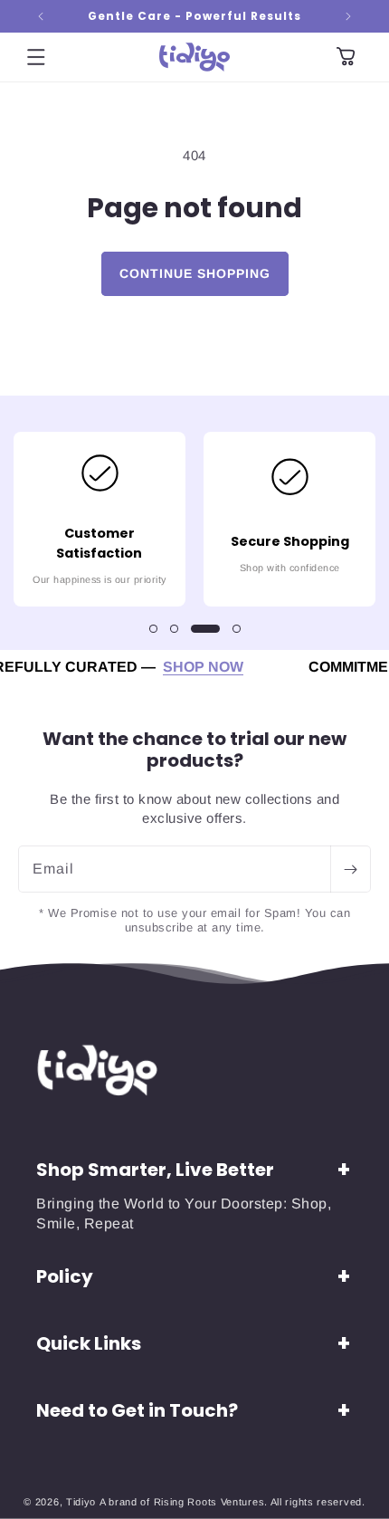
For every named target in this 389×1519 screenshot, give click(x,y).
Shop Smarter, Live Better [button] (155, 1169)
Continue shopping (194, 273)
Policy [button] (64, 1276)
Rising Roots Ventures (209, 1501)
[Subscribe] (350, 869)
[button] (36, 57)
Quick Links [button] (88, 1343)
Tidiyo (81, 1501)
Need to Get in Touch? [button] (137, 1410)
